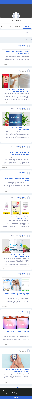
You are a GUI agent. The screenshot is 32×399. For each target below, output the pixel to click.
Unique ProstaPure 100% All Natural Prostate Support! (18, 128)
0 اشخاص (20, 34)
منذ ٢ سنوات (24, 46)
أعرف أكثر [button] (9, 393)
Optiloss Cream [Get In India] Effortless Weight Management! (17, 52)
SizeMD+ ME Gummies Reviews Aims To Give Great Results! (17, 294)
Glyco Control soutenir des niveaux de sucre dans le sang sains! (17, 370)
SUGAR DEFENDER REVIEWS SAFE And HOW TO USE (16, 179)
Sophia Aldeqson (16, 20)
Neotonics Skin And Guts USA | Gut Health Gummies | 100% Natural (16, 217)
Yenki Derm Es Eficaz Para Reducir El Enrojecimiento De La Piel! (18, 90)
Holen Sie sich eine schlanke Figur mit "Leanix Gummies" (17, 332)
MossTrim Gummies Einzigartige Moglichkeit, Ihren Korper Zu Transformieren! (19, 154)
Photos (8, 26)
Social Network (26, 1)
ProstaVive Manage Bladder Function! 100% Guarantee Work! (18, 255)
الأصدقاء (17, 26)
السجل (26, 26)
